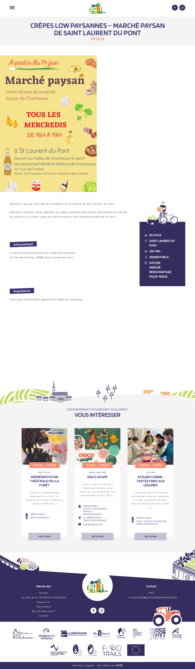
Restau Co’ (43, 602)
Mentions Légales (83, 665)
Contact (43, 615)
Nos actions (43, 606)
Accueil (43, 592)
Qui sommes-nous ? (44, 611)
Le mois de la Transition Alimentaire (43, 597)
